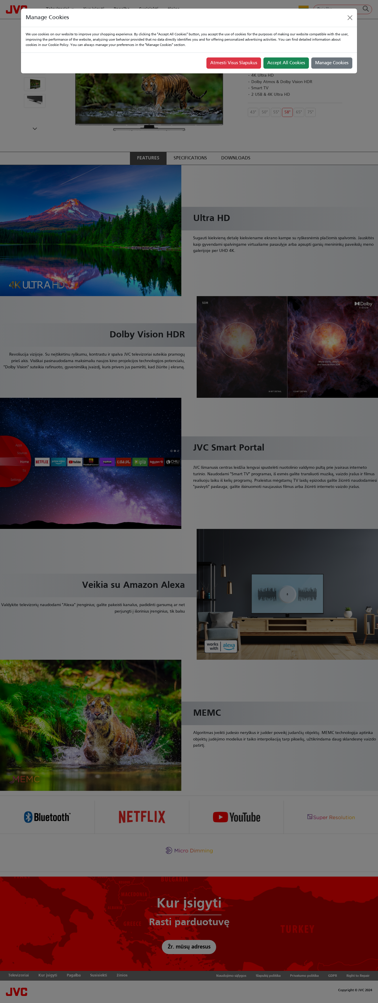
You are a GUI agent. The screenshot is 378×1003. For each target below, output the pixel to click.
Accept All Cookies (286, 63)
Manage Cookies (331, 63)
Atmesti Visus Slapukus (233, 63)
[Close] (350, 17)
